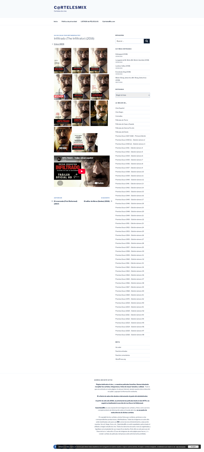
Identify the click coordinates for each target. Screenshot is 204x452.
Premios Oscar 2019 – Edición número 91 (129, 307)
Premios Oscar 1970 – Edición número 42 (129, 299)
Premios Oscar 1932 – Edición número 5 (129, 152)
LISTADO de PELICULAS (89, 21)
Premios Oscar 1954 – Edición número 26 (129, 235)
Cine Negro (119, 112)
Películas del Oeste (121, 132)
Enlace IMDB (59, 44)
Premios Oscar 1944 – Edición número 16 (129, 195)
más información (181, 447)
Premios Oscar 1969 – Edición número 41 (129, 295)
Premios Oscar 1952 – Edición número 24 (129, 227)
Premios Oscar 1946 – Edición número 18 (129, 203)
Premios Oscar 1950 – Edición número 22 (129, 219)
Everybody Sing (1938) (123, 72)
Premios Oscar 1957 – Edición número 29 (129, 247)
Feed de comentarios (122, 355)
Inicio (56, 21)
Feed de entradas (121, 351)
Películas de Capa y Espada (124, 124)
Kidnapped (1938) (121, 54)
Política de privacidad (69, 21)
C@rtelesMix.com (108, 21)
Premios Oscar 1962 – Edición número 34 (129, 267)
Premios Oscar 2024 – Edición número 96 (129, 327)
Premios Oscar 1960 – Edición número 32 (129, 259)
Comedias (118, 116)
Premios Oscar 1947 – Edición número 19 (129, 207)
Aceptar (193, 447)
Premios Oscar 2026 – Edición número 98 (129, 335)
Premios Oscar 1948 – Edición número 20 (129, 211)
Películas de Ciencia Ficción (124, 128)
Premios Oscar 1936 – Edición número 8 (129, 164)
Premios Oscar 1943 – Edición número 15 (129, 191)
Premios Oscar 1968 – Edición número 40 (129, 291)
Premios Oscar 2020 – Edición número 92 (129, 311)
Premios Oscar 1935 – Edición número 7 (129, 160)
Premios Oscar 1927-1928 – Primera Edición (130, 136)
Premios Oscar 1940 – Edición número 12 (129, 180)
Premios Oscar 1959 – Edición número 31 (129, 255)
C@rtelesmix (70, 7)
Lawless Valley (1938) (122, 66)
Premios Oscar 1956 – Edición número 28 (129, 243)
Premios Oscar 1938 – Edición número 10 (129, 172)
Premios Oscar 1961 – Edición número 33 (129, 263)
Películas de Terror (121, 120)
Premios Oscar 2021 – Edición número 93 (129, 315)
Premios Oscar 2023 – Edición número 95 (129, 323)
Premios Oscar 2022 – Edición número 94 (129, 319)
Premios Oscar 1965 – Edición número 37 (129, 279)
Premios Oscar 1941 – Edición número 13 (129, 183)
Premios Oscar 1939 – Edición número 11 (129, 176)
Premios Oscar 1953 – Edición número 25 (129, 231)
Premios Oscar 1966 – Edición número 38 (129, 283)
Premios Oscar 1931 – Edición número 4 (129, 148)
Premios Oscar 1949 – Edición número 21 (129, 215)
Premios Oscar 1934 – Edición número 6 (129, 156)
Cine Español (119, 108)
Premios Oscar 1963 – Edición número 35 (129, 271)
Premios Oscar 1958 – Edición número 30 (129, 251)
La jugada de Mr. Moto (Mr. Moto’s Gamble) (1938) (132, 60)
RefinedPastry (74, 35)
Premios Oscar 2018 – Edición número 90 (129, 303)
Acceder (118, 347)
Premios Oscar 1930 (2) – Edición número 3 (130, 144)
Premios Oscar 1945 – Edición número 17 (129, 199)
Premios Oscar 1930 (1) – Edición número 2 (130, 140)
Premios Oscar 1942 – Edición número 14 (129, 188)
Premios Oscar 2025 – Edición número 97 (129, 331)
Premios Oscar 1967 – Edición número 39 (129, 287)
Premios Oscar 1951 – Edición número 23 (129, 223)
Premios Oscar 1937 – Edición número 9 (129, 168)
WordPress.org (120, 359)
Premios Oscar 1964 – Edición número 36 (129, 275)
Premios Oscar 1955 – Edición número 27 (129, 239)
